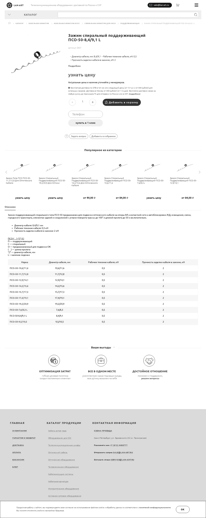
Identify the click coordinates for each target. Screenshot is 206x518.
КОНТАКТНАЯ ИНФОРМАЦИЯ (114, 422)
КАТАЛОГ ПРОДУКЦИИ (64, 422)
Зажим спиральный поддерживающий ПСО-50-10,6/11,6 (117, 180)
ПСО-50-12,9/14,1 (19, 280)
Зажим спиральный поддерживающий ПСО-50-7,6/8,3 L (150, 180)
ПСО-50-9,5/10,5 (18, 321)
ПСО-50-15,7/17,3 (19, 292)
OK (183, 509)
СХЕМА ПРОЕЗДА (103, 431)
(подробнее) (134, 94)
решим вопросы (150, 378)
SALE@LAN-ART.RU (123, 452)
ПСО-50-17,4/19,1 (19, 298)
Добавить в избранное (103, 136)
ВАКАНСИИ (18, 460)
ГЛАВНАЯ (17, 422)
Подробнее (74, 66)
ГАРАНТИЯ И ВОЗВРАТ (24, 438)
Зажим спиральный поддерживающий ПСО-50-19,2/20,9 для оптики (52, 180)
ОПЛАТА (16, 452)
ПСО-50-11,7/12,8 (19, 274)
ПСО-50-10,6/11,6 (19, 268)
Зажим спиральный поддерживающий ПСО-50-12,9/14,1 (183, 180)
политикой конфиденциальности (155, 507)
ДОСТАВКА (18, 445)
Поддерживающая (129, 23)
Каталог (20, 23)
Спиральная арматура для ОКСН (100, 23)
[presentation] (7, 172)
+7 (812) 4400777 (119, 445)
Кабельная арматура (39, 23)
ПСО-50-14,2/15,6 (19, 286)
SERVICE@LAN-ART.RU (122, 460)
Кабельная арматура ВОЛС (67, 23)
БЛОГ (15, 467)
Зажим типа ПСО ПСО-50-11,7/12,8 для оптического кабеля (19, 180)
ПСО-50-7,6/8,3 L (19, 310)
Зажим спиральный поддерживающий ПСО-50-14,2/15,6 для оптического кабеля (85, 181)
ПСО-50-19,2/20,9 (19, 304)
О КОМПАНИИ (19, 431)
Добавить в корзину (123, 102)
